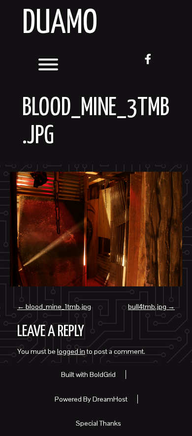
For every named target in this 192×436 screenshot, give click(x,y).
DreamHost (110, 399)
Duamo (59, 24)
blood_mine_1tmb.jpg (54, 306)
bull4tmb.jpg (151, 306)
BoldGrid (103, 374)
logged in (71, 351)
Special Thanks (98, 423)
